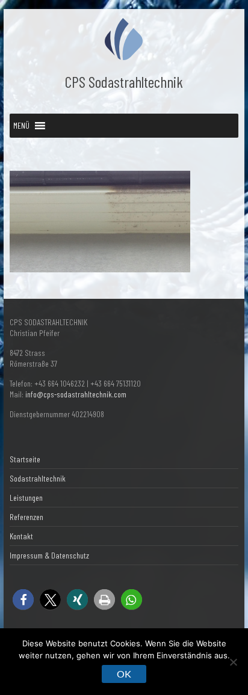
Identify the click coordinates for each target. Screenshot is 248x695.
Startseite (25, 459)
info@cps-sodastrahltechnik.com (75, 394)
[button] (21, 126)
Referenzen (26, 517)
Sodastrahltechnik (38, 478)
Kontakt (21, 536)
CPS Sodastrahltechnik (124, 81)
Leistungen (26, 497)
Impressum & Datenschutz (49, 555)
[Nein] (233, 662)
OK (124, 673)
